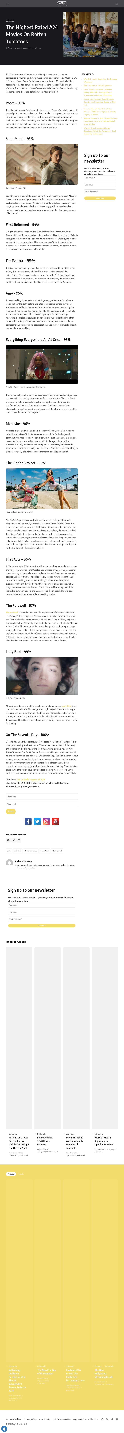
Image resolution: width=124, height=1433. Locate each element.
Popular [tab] (21, 1174)
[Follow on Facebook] (102, 1419)
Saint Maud (45, 851)
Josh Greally (43, 1149)
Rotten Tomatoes (31, 851)
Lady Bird (66, 706)
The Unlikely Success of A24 (30, 779)
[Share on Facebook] (8, 840)
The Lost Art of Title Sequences (98, 85)
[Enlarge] (75, 147)
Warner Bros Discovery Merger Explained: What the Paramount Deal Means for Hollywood (100, 131)
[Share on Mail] (18, 840)
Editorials (10, 21)
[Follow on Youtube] (117, 1419)
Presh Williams (16, 1395)
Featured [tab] (11, 1174)
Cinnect (98, 1366)
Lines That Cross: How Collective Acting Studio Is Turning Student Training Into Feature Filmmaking (98, 92)
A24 (9, 851)
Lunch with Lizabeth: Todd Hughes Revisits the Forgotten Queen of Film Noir (100, 102)
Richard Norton (13, 48)
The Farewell (12, 612)
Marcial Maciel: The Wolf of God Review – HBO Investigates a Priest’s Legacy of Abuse (100, 111)
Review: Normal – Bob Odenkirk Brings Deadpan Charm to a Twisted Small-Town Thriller (101, 121)
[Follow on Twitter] (112, 1419)
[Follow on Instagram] (107, 1419)
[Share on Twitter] (13, 840)
